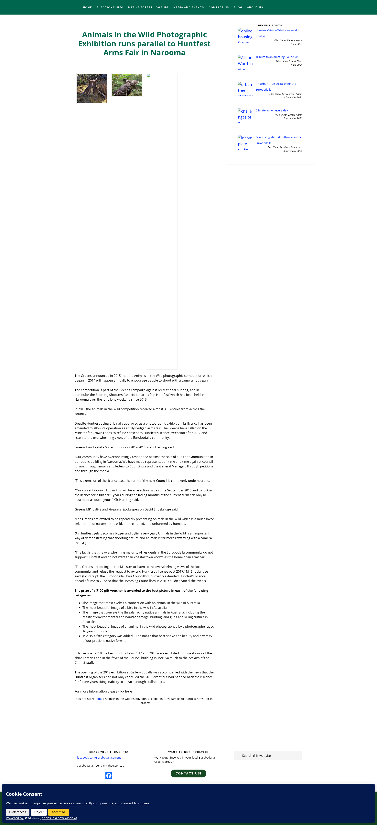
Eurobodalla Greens (25, 7)
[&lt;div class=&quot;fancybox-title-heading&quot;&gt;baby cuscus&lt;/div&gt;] (162, 221)
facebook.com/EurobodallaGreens (99, 757)
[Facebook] (108, 775)
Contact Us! (188, 773)
